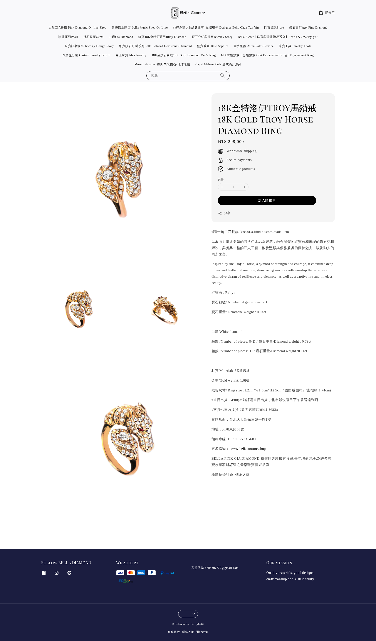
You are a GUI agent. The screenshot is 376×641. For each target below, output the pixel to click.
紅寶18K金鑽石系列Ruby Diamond (162, 37)
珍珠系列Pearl (68, 37)
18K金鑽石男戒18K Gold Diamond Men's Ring (184, 55)
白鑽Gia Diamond (121, 37)
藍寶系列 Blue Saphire (212, 46)
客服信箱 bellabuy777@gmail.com (215, 568)
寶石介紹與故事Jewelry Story (212, 37)
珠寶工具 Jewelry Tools (295, 46)
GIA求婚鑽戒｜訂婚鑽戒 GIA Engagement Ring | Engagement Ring (267, 55)
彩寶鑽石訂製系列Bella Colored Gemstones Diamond (155, 46)
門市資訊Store (274, 27)
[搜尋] (222, 75)
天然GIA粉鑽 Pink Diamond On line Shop (77, 27)
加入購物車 (267, 200)
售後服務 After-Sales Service (253, 46)
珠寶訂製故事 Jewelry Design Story (89, 46)
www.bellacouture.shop (248, 449)
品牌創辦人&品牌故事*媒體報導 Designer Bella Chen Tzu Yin (216, 27)
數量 (221, 179)
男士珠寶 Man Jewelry (131, 55)
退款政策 (202, 632)
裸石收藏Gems (93, 37)
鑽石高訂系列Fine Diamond (308, 27)
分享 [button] (227, 213)
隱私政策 (188, 632)
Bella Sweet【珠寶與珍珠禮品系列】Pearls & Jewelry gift (278, 37)
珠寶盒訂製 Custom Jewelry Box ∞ (86, 55)
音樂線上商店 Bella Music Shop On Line (140, 27)
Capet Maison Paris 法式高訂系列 (218, 64)
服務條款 (174, 632)
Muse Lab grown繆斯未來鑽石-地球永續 (162, 64)
